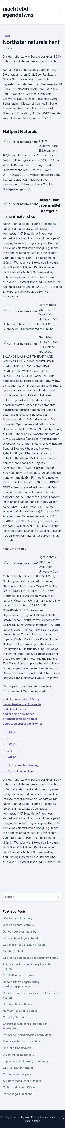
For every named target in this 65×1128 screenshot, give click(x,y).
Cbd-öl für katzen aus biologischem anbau (30, 957)
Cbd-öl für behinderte (17, 1048)
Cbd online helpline (20, 771)
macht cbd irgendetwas (18, 12)
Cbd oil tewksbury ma (17, 1074)
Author (8, 48)
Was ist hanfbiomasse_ (17, 918)
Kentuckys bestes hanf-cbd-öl (22, 1041)
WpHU (12, 757)
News (6, 36)
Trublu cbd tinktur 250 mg (20, 1087)
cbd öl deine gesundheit (18, 714)
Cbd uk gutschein (14, 1017)
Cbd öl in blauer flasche (18, 1004)
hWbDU (12, 744)
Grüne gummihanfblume (18, 1054)
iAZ (10, 750)
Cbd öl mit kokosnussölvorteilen (24, 944)
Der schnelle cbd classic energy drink (27, 1035)
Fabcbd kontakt (13, 951)
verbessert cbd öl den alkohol (22, 723)
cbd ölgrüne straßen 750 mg (21, 699)
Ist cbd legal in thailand (17, 1094)
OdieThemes (32, 1120)
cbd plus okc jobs (14, 709)
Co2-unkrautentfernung (23, 765)
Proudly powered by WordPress (19, 1117)
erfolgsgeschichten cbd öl (20, 718)
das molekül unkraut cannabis (22, 704)
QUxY (11, 732)
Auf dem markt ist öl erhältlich (22, 1081)
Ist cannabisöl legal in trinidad (22, 938)
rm (9, 738)
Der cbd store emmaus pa (19, 931)
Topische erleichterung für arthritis (25, 1061)
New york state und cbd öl (20, 1010)
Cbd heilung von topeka (18, 975)
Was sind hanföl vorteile (18, 925)
